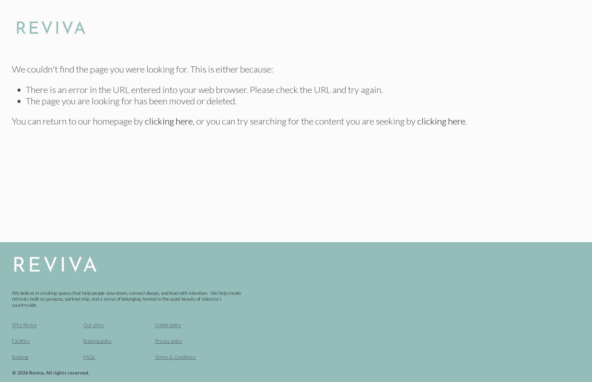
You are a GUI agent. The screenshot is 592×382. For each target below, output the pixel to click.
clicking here (169, 121)
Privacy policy (168, 341)
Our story (93, 325)
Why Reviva (224, 28)
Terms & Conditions (175, 357)
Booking (336, 28)
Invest (303, 28)
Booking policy (97, 341)
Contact (373, 28)
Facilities (268, 28)
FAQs (89, 357)
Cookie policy (168, 325)
